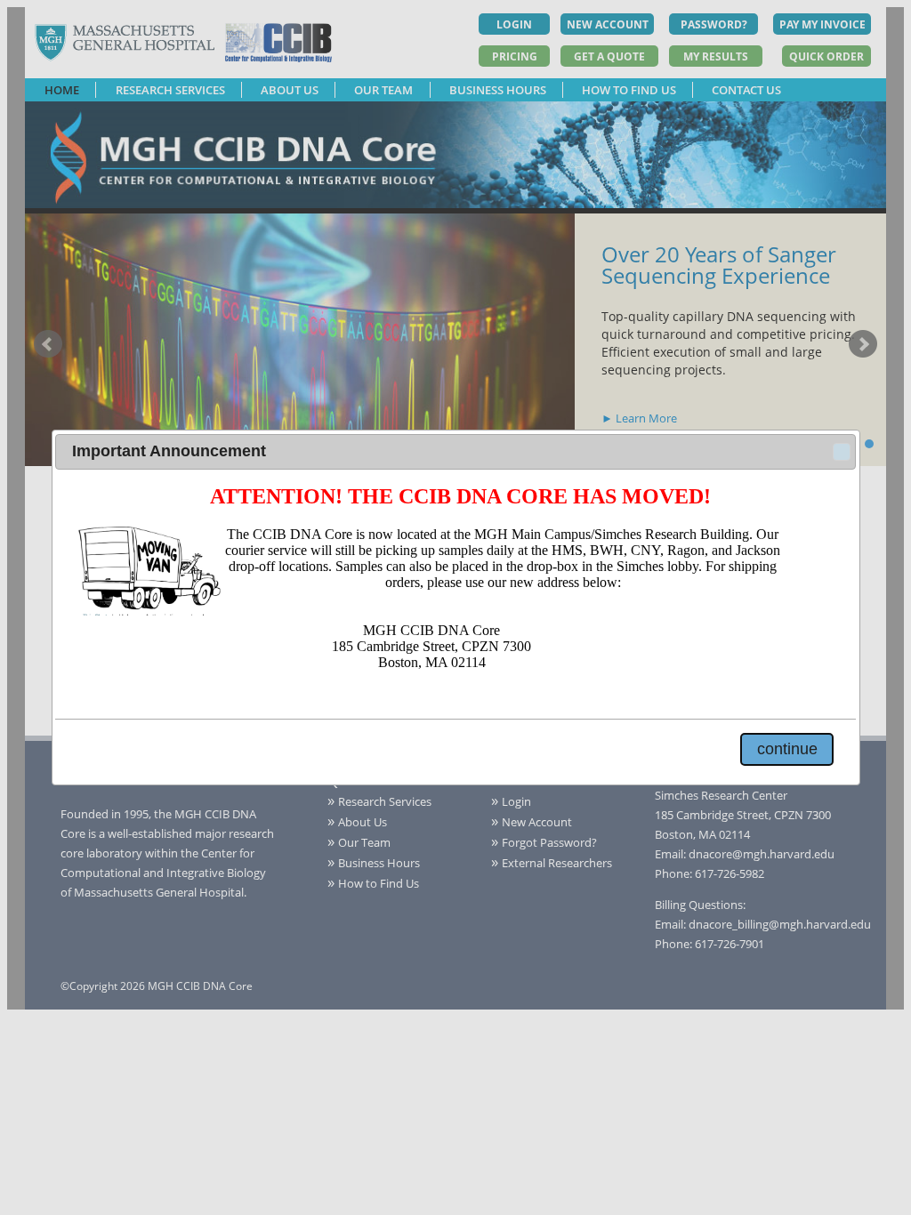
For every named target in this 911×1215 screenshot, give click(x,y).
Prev (48, 344)
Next (863, 344)
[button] (842, 452)
